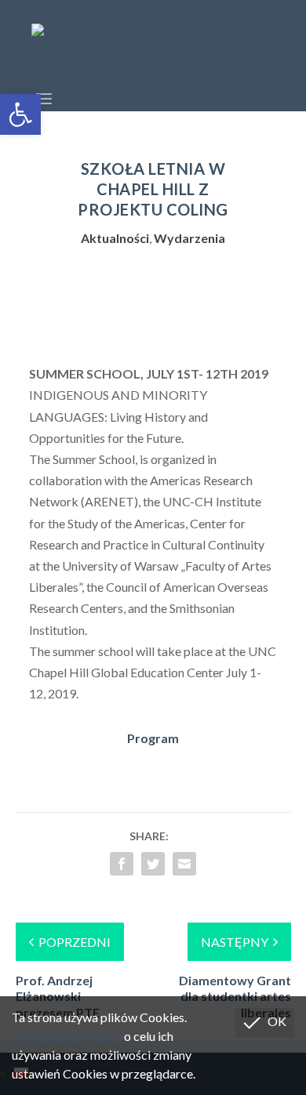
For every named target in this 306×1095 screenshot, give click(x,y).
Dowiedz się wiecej (67, 1035)
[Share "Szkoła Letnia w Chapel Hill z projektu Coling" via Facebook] (121, 863)
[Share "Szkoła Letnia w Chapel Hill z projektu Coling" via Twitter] (153, 863)
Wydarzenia (189, 237)
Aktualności (115, 237)
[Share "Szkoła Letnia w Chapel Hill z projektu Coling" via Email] (184, 863)
